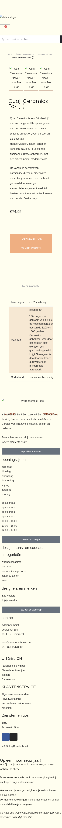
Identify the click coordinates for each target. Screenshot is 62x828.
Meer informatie (31, 286)
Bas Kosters (8, 595)
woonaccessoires (11, 562)
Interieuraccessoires (25, 54)
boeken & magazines (13, 571)
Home (9, 54)
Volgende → (50, 414)
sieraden (6, 566)
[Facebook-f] (6, 737)
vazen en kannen (45, 54)
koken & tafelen (10, 575)
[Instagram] (13, 737)
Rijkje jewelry (9, 600)
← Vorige (10, 414)
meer (4, 580)
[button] (31, 7)
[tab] (31, 286)
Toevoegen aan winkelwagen (31, 243)
